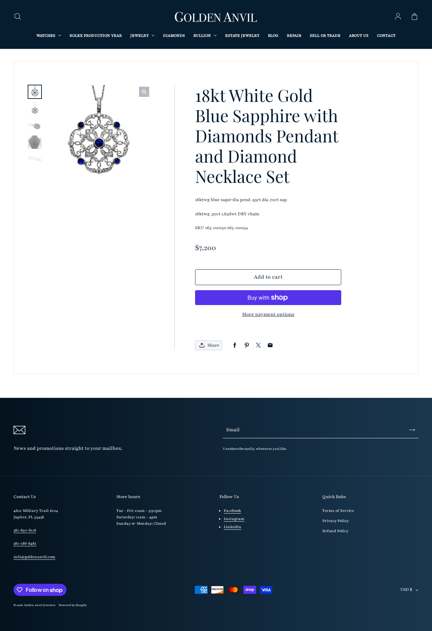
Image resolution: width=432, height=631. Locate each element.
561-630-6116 (25, 530)
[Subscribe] (412, 429)
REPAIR (294, 35)
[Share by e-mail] (270, 345)
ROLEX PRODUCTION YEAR (96, 35)
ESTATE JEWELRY (242, 35)
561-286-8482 (25, 543)
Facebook (232, 510)
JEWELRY (140, 35)
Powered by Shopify (73, 605)
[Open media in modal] (144, 92)
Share (213, 345)
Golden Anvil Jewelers (39, 605)
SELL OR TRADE (325, 35)
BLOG (273, 35)
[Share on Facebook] (235, 345)
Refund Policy (335, 530)
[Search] (18, 17)
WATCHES (46, 35)
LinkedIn (232, 526)
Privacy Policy (335, 520)
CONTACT (386, 35)
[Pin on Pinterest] (246, 345)
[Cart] (414, 17)
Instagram (234, 518)
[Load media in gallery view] (35, 92)
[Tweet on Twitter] (258, 345)
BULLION (202, 35)
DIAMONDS (174, 35)
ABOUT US (359, 35)
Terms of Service (338, 510)
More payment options (268, 314)
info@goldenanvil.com (34, 556)
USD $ (406, 589)
